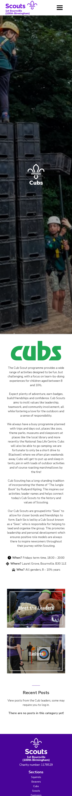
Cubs (36, 786)
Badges (36, 653)
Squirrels (36, 777)
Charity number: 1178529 (36, 765)
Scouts (36, 790)
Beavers (36, 781)
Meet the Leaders (36, 608)
